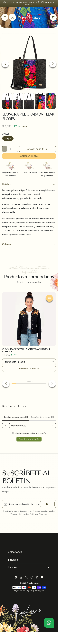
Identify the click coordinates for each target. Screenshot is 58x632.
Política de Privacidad (38, 514)
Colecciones (15, 552)
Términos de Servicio (19, 514)
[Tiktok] (31, 577)
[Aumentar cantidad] (16, 149)
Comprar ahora (29, 156)
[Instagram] (21, 577)
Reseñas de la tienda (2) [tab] (42, 417)
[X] (26, 577)
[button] (49, 623)
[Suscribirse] (47, 504)
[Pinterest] (36, 577)
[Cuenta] (12, 17)
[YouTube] (42, 577)
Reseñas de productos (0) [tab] (16, 417)
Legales (12, 567)
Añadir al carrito (37, 149)
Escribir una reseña (29, 439)
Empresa (13, 559)
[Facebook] (15, 577)
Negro (8, 138)
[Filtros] (5, 425)
